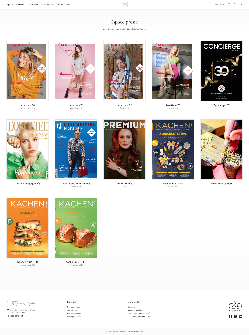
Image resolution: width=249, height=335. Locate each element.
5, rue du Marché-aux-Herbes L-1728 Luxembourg (22, 311)
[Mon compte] (234, 4)
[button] (219, 4)
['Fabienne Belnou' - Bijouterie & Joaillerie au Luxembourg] (124, 4)
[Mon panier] (240, 4)
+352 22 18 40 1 (16, 316)
